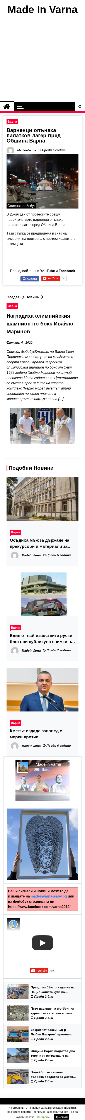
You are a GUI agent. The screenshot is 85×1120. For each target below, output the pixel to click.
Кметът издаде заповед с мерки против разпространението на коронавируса (36, 734)
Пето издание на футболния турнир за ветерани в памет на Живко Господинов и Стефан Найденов (52, 1011)
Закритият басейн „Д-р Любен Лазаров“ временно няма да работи (51, 1032)
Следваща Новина (23, 297)
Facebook (67, 271)
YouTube (47, 271)
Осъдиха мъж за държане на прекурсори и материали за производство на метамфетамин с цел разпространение (39, 544)
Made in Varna (48, 764)
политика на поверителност (51, 1111)
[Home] (7, 106)
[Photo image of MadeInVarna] (13, 924)
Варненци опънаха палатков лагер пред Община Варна (34, 135)
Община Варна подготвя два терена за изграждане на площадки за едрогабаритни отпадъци (53, 1053)
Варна (12, 121)
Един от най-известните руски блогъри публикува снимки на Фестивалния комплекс (41, 639)
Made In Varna (42, 9)
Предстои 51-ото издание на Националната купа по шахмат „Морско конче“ (53, 990)
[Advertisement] (42, 59)
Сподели (30, 278)
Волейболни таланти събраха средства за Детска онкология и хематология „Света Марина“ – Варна (53, 1074)
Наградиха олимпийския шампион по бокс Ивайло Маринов (40, 323)
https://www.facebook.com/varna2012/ (39, 907)
